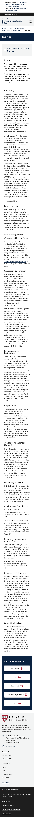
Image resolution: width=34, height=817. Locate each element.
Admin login (5, 782)
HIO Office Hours (7, 755)
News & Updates (7, 774)
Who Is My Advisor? (8, 759)
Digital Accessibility (8, 805)
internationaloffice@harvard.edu (15, 262)
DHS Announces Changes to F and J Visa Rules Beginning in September (16, 4)
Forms (4, 767)
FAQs (3, 771)
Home (4, 28)
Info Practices (6, 814)
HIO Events (5, 778)
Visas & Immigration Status (17, 28)
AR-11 (18, 253)
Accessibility (6, 801)
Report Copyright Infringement (11, 809)
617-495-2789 (10, 746)
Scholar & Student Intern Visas (11, 30)
